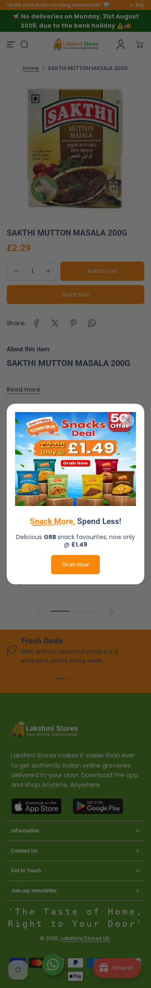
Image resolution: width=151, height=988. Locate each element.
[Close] (127, 420)
